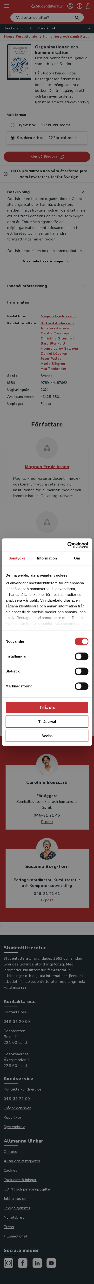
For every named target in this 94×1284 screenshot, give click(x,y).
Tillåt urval (47, 721)
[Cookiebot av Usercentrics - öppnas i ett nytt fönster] (67, 545)
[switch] (81, 656)
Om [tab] (77, 558)
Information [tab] (47, 558)
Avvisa (47, 736)
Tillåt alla (47, 707)
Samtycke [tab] (17, 558)
